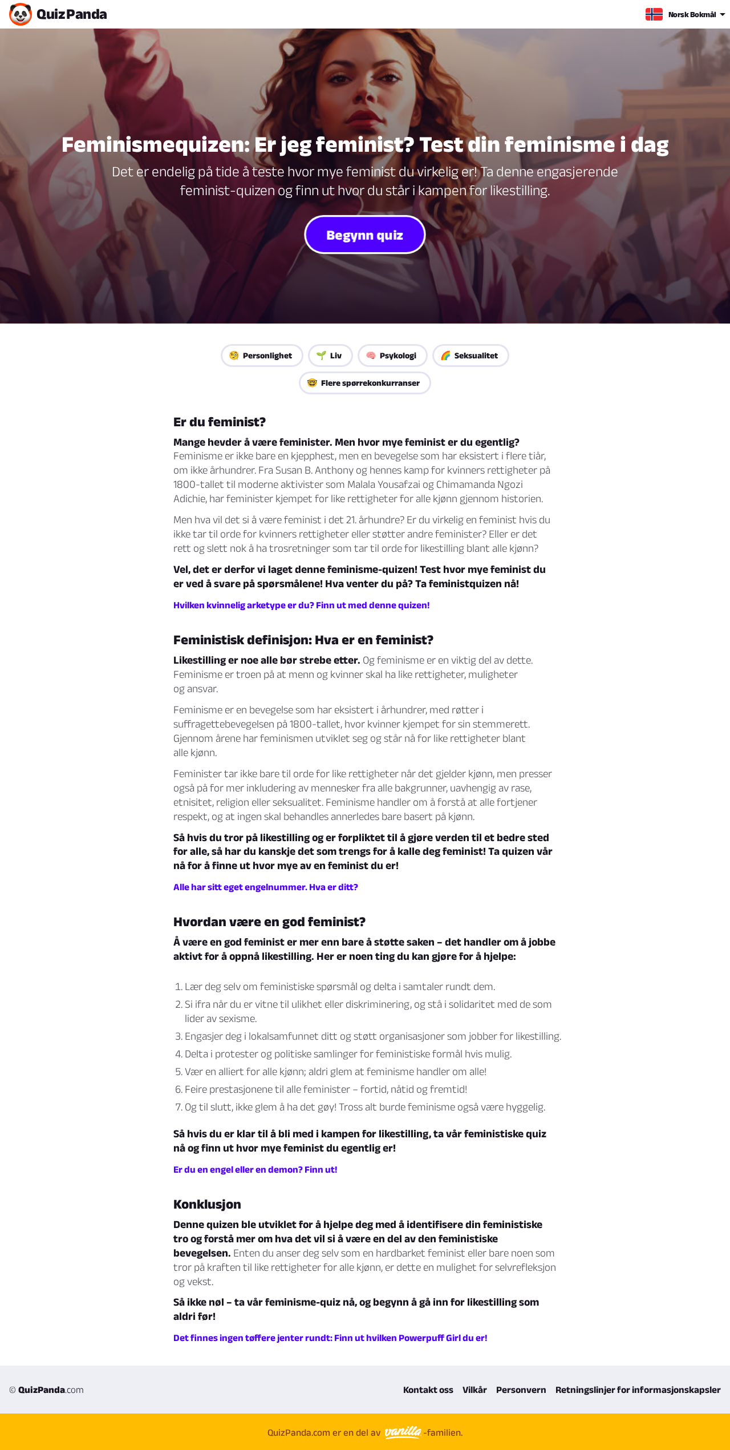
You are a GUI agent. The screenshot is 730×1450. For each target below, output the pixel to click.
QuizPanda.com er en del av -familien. (365, 1432)
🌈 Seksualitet (469, 355)
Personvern (521, 1389)
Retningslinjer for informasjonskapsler (638, 1389)
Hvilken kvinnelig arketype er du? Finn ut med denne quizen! (301, 605)
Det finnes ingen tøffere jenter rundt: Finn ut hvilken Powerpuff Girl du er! (330, 1337)
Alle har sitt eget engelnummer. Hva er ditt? (265, 887)
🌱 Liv (329, 355)
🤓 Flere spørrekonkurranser (363, 382)
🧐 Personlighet (260, 355)
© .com (46, 1389)
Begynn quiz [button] (365, 234)
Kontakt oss (428, 1389)
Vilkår (475, 1389)
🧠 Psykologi (391, 355)
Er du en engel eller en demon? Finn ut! (255, 1169)
